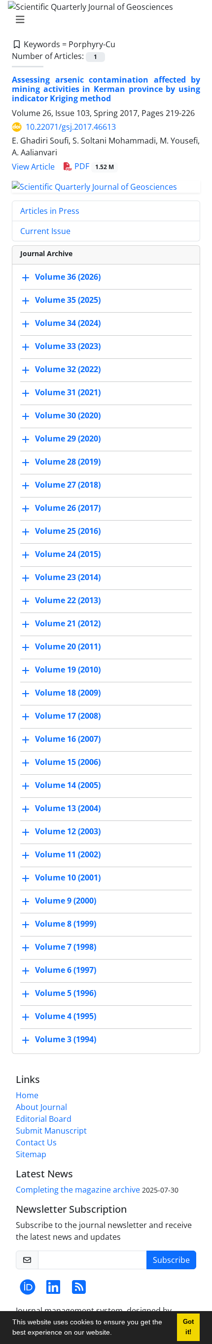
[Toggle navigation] (103, 20)
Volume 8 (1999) (65, 923)
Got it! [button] (188, 1327)
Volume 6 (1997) (65, 969)
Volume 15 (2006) (68, 762)
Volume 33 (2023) (68, 346)
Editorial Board (43, 1118)
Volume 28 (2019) (68, 461)
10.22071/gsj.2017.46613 (71, 126)
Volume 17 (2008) (68, 715)
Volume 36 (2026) (68, 276)
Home (27, 1095)
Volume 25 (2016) (68, 531)
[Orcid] (27, 1290)
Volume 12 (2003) (68, 831)
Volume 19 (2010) (68, 669)
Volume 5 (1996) (65, 993)
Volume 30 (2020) (68, 415)
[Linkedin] (53, 1290)
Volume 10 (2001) (68, 877)
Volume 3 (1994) (65, 1039)
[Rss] (79, 1290)
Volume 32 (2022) (68, 369)
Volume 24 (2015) (68, 554)
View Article (33, 166)
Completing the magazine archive (78, 1189)
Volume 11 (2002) (68, 854)
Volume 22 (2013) (68, 600)
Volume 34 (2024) (68, 323)
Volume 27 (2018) (68, 484)
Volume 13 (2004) (68, 808)
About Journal (41, 1107)
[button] (115, 1333)
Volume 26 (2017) (68, 507)
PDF (93, 166)
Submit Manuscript (51, 1130)
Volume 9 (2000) (65, 900)
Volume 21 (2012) (68, 623)
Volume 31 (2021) (68, 392)
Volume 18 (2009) (68, 692)
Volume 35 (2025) (68, 299)
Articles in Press (49, 210)
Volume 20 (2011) (68, 646)
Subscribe (171, 1260)
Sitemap (31, 1154)
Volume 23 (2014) (68, 577)
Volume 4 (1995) (65, 1016)
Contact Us (36, 1142)
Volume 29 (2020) (68, 438)
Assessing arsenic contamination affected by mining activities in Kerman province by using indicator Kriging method (106, 89)
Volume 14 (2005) (68, 785)
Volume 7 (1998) (65, 946)
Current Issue (45, 231)
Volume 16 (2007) (68, 738)
